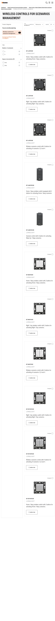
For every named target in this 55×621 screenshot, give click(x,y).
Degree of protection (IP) (8, 59)
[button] (46, 2)
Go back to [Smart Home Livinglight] (9, 37)
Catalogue (3, 7)
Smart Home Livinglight (6, 9)
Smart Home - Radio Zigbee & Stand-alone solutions (40, 7)
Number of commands (7, 48)
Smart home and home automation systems (17, 7)
